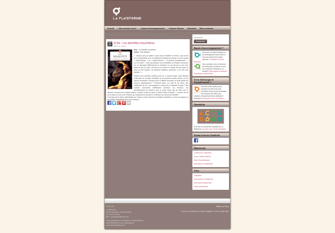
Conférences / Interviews (202, 153)
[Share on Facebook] (109, 103)
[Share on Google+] (119, 103)
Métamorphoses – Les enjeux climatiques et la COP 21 (172, 37)
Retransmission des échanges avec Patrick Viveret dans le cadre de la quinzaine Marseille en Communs (139, 35)
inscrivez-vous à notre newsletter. (214, 129)
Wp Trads (225, 211)
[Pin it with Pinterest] (124, 103)
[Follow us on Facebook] (196, 140)
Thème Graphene (206, 211)
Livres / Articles (121, 46)
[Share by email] (129, 103)
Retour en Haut (222, 206)
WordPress (195, 211)
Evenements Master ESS (203, 183)
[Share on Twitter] (114, 103)
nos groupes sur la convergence (213, 98)
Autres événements (201, 186)
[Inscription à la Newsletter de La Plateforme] (210, 116)
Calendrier (198, 175)
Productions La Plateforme (203, 164)
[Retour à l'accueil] (167, 13)
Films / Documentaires (202, 160)
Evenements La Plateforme (203, 179)
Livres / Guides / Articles (202, 156)
